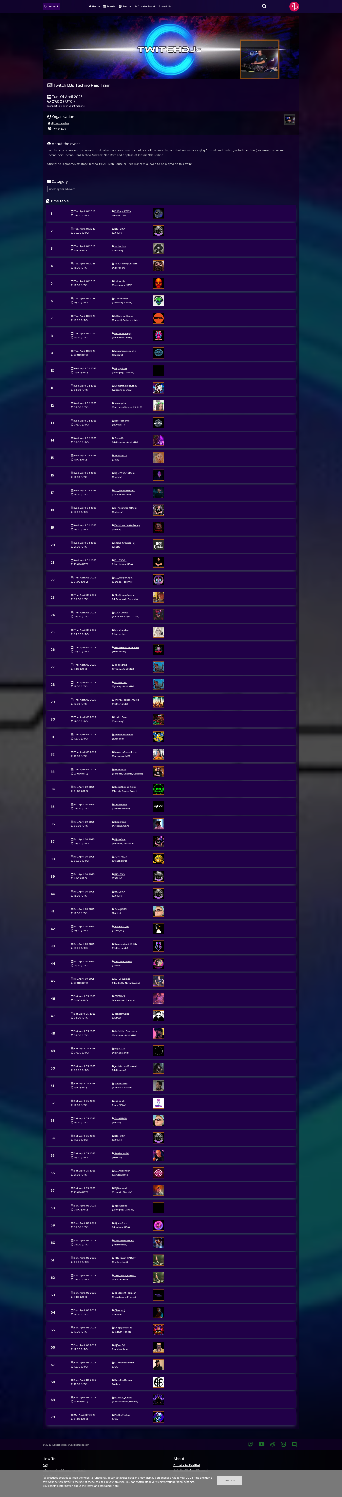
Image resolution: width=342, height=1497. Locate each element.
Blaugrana (120, 822)
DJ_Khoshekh (122, 1171)
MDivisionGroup (124, 316)
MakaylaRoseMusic (125, 752)
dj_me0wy (120, 1223)
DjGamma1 (120, 1188)
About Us (165, 6)
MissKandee (121, 630)
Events (111, 6)
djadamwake (121, 1014)
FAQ (45, 1465)
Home (95, 6)
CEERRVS (119, 996)
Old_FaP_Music (123, 961)
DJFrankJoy (121, 298)
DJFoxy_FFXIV (122, 211)
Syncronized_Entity (125, 944)
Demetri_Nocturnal (125, 386)
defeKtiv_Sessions (125, 1031)
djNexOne (119, 839)
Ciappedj (119, 1310)
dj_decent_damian (125, 1293)
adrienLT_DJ (121, 926)
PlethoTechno (122, 1415)
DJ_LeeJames (122, 979)
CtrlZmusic (120, 804)
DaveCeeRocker (123, 1380)
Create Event (146, 6)
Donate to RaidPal (186, 1465)
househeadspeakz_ (125, 351)
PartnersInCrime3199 (126, 647)
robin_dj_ (120, 1101)
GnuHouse (120, 769)
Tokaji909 (120, 909)
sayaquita (120, 403)
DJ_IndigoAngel (123, 577)
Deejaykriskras (123, 1327)
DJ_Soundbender (124, 490)
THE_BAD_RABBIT (125, 1258)
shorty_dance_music (126, 700)
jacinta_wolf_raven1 (125, 1066)
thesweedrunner (123, 734)
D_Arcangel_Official (125, 508)
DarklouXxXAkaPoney (127, 525)
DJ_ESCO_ (120, 560)
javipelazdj (120, 1083)
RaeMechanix (121, 421)
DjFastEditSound (124, 1240)
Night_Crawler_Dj (124, 543)
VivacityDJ (120, 455)
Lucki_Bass (120, 717)
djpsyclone (120, 368)
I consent (229, 1480)
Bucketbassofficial (125, 787)
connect (52, 6)
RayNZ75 (119, 1048)
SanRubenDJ (121, 1153)
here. (116, 1486)
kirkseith (119, 281)
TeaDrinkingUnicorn (126, 263)
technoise (120, 246)
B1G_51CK (119, 229)
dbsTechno (120, 665)
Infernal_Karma (123, 1397)
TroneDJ (119, 438)
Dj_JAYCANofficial (124, 473)
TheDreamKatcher (125, 595)
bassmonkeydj (122, 333)
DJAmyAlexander (124, 1362)
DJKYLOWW (121, 612)
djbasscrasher (60, 123)
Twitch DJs (59, 128)
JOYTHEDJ (120, 856)
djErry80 (119, 1345)
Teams (127, 6)
